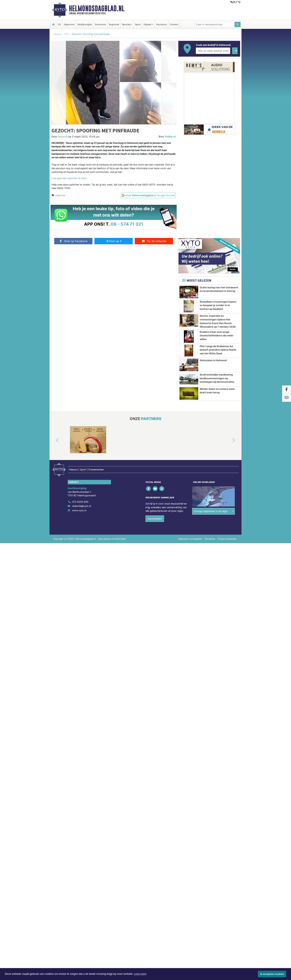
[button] (54, 440)
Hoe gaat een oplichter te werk (69, 178)
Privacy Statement (227, 539)
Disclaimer (210, 539)
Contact (174, 24)
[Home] (53, 24)
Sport (138, 24)
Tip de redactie (156, 241)
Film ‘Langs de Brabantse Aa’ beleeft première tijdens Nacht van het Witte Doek (218, 350)
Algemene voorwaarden (190, 539)
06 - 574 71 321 (127, 224)
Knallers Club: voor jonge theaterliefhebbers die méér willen (216, 335)
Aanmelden (155, 518)
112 (59, 24)
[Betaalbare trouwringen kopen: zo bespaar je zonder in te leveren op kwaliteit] (188, 306)
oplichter (60, 195)
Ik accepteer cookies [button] (272, 974)
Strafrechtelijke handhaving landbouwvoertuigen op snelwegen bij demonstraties (217, 378)
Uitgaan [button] (148, 24)
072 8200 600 (80, 501)
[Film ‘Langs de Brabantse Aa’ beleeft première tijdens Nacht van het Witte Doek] (188, 350)
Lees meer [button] (140, 973)
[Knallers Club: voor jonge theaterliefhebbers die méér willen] (188, 336)
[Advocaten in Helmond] (188, 365)
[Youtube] (155, 488)
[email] (286, 398)
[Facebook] (149, 488)
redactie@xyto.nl (81, 506)
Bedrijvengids (85, 24)
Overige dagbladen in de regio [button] (211, 511)
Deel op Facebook (76, 241)
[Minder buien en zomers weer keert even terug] (188, 393)
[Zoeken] (238, 24)
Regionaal (114, 24)
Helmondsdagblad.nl (96, 8)
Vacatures (161, 24)
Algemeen (69, 24)
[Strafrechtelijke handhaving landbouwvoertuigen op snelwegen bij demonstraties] (188, 379)
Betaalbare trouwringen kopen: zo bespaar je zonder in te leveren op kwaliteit (218, 305)
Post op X (115, 241)
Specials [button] (126, 24)
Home (57, 34)
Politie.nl (170, 136)
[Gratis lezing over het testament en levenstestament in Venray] (188, 292)
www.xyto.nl (79, 510)
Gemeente (100, 24)
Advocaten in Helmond (213, 360)
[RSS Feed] (162, 488)
